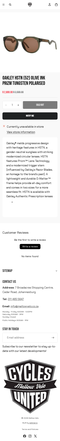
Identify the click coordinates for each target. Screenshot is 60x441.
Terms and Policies (30, 429)
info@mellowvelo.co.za (24, 306)
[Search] (10, 4)
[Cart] (56, 4)
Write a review (30, 246)
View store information (21, 132)
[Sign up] (53, 337)
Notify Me (30, 115)
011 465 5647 (16, 299)
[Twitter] (35, 436)
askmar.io (33, 423)
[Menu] (3, 4)
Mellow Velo (34, 418)
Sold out (40, 105)
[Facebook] (24, 436)
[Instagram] (30, 436)
